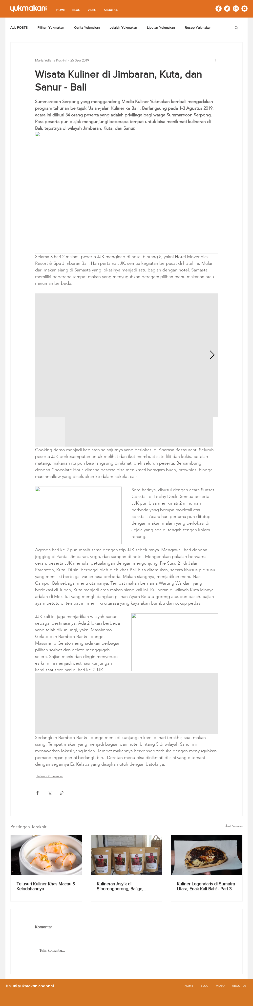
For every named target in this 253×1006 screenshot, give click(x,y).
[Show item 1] (50, 432)
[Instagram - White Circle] (236, 8)
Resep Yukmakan (198, 27)
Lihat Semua (233, 826)
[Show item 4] (139, 432)
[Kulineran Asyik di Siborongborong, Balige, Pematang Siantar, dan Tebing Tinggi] (126, 855)
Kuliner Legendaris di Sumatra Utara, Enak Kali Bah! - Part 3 (206, 886)
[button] (236, 27)
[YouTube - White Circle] (244, 8)
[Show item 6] (198, 432)
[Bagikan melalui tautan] (61, 793)
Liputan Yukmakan (161, 27)
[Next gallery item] (212, 355)
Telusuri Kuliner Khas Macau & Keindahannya (46, 886)
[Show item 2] (79, 432)
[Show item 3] (109, 432)
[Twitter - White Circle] (227, 8)
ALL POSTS (19, 27)
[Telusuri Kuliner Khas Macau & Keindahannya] (46, 855)
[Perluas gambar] (126, 355)
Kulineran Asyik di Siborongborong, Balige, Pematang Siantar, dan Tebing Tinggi (126, 886)
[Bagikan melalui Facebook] (37, 793)
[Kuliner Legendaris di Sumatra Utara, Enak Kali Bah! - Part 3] (206, 855)
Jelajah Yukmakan (123, 27)
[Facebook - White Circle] (218, 8)
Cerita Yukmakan (87, 27)
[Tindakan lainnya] (215, 60)
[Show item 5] (168, 432)
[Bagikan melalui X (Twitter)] (49, 793)
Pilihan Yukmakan (51, 27)
